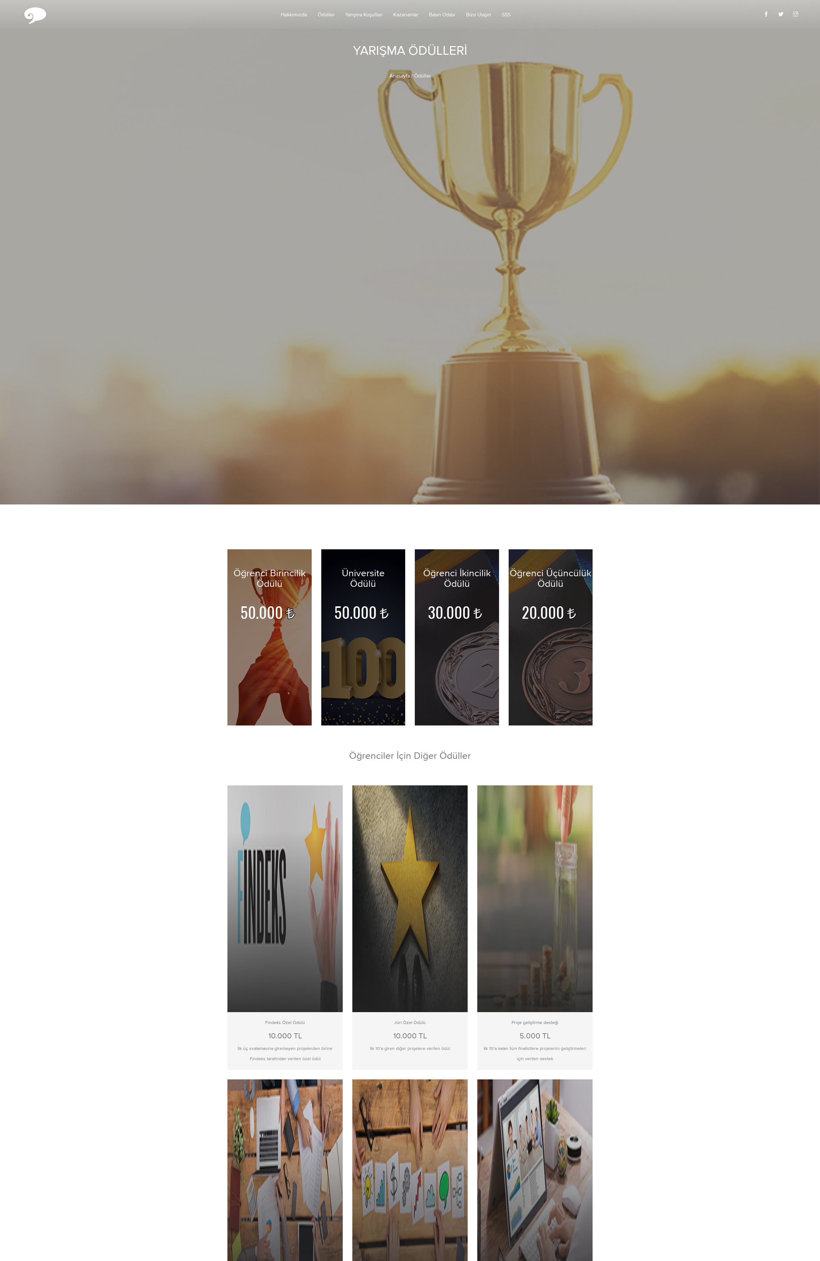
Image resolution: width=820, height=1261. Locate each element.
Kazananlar (405, 15)
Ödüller (326, 15)
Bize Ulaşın (478, 15)
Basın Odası (442, 15)
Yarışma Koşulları (363, 15)
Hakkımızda (294, 15)
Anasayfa (400, 76)
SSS (506, 15)
